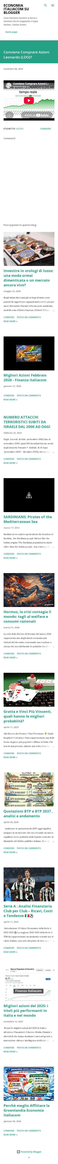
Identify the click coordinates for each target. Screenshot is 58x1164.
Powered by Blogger (30, 1151)
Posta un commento (29, 317)
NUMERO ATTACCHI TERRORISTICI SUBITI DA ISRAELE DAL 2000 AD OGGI (27, 422)
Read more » (10, 321)
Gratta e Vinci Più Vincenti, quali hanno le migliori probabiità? (28, 716)
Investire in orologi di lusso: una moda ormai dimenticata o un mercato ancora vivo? (28, 277)
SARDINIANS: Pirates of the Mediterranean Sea (28, 519)
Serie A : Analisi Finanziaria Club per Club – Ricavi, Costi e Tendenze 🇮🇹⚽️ (28, 911)
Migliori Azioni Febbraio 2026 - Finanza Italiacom (25, 377)
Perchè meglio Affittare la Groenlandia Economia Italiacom (27, 1110)
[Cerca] (45, 5)
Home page (11, 32)
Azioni (19, 128)
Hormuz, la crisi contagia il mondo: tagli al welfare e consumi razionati (27, 616)
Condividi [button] (45, 128)
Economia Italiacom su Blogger (16, 9)
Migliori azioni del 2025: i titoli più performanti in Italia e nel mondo (26, 1010)
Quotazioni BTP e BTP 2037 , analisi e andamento (28, 813)
